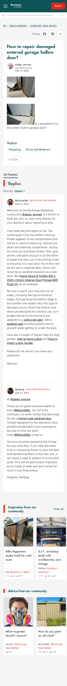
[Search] (3, 15)
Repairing (15, 150)
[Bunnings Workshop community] (16, 6)
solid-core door (33, 319)
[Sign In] (58, 6)
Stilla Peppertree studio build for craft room (18, 555)
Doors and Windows (38, 150)
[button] (10, 66)
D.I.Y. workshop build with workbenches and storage (49, 557)
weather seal (15, 323)
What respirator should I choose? (16, 633)
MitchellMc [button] (22, 200)
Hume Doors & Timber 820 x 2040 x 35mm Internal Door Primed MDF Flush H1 (32, 280)
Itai (7, 572)
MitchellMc (44, 644)
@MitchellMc (22, 410)
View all (59, 509)
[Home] (4, 26)
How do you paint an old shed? (49, 633)
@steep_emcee (32, 214)
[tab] (10, 174)
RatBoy (42, 568)
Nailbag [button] (19, 389)
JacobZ (9, 644)
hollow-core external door (34, 418)
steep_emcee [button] (23, 64)
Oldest (19, 191)
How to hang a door (29, 338)
